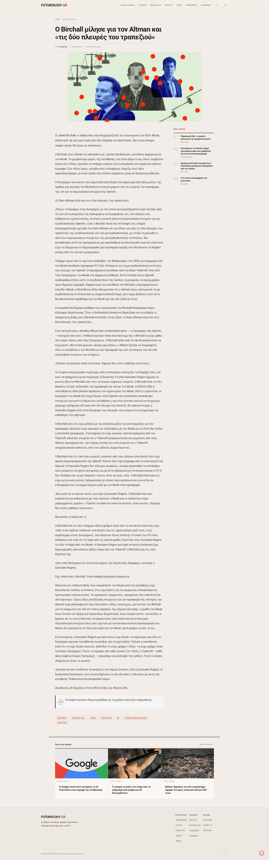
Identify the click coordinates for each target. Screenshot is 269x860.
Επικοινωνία (194, 825)
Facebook (207, 820)
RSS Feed (207, 830)
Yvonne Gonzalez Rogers (135, 718)
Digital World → (207, 744)
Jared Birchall (78, 718)
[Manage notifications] (261, 853)
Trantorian (63, 47)
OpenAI (93, 718)
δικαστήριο (62, 722)
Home (57, 19)
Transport (191, 5)
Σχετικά (192, 820)
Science (142, 5)
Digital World (128, 5)
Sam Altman (106, 718)
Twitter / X (207, 825)
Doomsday (206, 5)
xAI (118, 718)
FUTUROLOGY (54, 5)
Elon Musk (61, 718)
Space (179, 5)
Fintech (168, 5)
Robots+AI (155, 5)
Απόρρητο (193, 836)
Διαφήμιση (194, 830)
